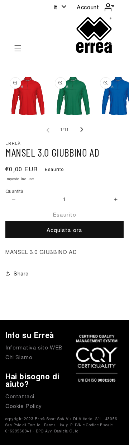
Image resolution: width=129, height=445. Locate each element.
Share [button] (21, 273)
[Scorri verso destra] (80, 130)
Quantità (14, 190)
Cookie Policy (23, 405)
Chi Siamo (18, 357)
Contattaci (19, 396)
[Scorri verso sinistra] (49, 130)
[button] (18, 48)
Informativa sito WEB (34, 347)
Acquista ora (64, 229)
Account (88, 7)
